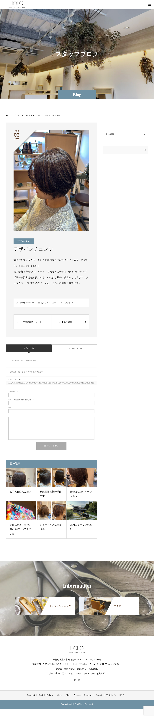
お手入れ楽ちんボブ (20, 491)
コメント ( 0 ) (29, 348)
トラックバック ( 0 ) (74, 348)
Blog (68, 695)
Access (77, 695)
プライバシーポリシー (116, 695)
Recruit (99, 695)
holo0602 (30, 303)
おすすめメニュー (24, 241)
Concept (31, 695)
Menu (59, 695)
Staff (40, 695)
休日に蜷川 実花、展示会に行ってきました (20, 529)
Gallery (49, 695)
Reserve (88, 695)
